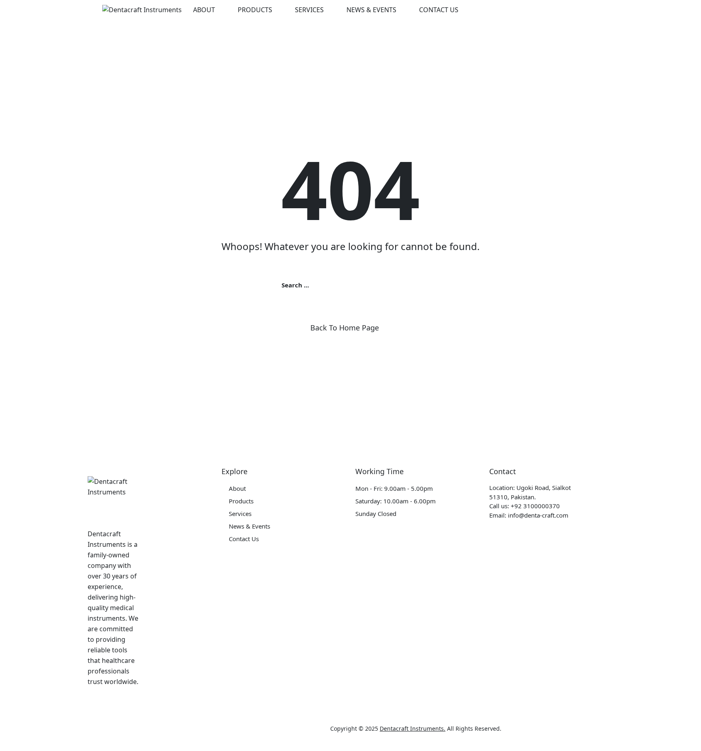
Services (309, 9)
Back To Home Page (344, 327)
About (204, 9)
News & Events (371, 9)
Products (255, 9)
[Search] (564, 9)
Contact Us (438, 9)
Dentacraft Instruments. (412, 728)
